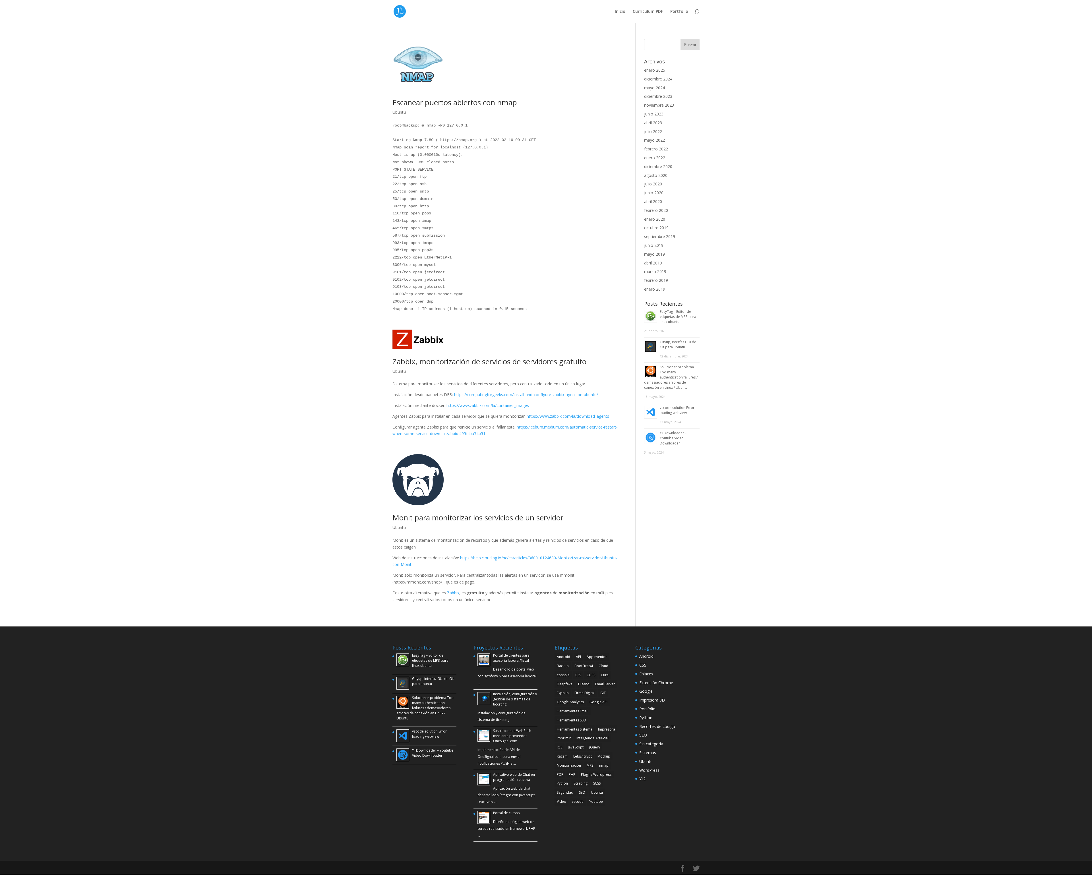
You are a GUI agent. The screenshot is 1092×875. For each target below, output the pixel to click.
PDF (560, 774)
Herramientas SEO (571, 720)
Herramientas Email (572, 711)
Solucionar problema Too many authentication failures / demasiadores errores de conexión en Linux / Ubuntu (671, 377)
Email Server (605, 684)
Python (562, 783)
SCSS (597, 783)
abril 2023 (653, 122)
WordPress (649, 770)
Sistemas (647, 752)
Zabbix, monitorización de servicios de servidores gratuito (489, 361)
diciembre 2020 (658, 166)
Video (561, 801)
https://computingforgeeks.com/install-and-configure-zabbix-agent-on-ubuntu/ (526, 394)
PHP (572, 774)
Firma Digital (584, 692)
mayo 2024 (654, 87)
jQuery (594, 747)
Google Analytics (570, 702)
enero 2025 (654, 70)
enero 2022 (654, 157)
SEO (582, 792)
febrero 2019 (656, 280)
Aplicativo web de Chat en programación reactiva (514, 777)
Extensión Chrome (656, 682)
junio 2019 (653, 245)
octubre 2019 (656, 227)
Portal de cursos (506, 812)
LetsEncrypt (582, 756)
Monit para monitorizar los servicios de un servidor (477, 517)
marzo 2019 (655, 271)
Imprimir (564, 738)
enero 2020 (654, 219)
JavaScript (576, 747)
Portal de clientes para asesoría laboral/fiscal (511, 658)
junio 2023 (653, 114)
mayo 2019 (654, 254)
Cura (605, 675)
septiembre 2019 (659, 236)
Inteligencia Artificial (592, 738)
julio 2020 (653, 184)
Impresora (606, 729)
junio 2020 (653, 192)
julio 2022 (653, 131)
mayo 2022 (654, 140)
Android (563, 656)
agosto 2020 (655, 175)
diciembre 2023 (658, 96)
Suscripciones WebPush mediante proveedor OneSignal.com (512, 735)
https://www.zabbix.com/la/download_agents (568, 416)
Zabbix (453, 592)
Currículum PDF (648, 11)
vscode (578, 801)
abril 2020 (653, 201)
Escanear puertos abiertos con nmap (454, 102)
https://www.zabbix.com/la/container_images (488, 405)
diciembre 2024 (658, 79)
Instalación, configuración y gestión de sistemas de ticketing (515, 699)
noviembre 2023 (659, 105)
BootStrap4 (583, 665)
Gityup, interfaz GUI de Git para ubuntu (678, 344)
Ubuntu (399, 112)
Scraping (581, 783)
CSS (578, 675)
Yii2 (642, 778)
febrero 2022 (656, 149)
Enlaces (646, 674)
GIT (603, 692)
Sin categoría (651, 743)
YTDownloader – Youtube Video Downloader (673, 438)
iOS (559, 747)
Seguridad (565, 792)
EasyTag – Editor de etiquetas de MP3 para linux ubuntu (678, 316)
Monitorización (569, 765)
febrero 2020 (656, 210)
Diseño (584, 684)
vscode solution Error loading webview (677, 410)
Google (646, 691)
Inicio (620, 11)
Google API (598, 702)
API (578, 656)
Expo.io (563, 692)
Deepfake (564, 684)
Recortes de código (657, 726)
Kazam (562, 756)
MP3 (590, 765)
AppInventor (597, 656)
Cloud (603, 665)
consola (563, 675)
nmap (604, 765)
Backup (563, 665)
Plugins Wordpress (596, 774)
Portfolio (679, 11)
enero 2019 (654, 289)
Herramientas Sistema (574, 729)
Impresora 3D (652, 700)
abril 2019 (653, 263)
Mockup (603, 756)
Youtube (596, 801)
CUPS (591, 675)
